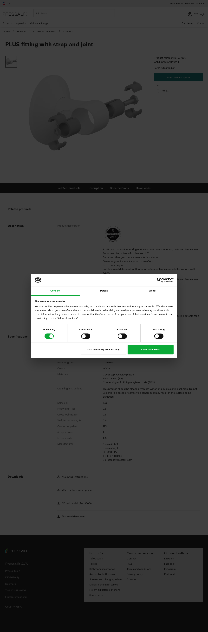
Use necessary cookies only (103, 349)
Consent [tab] (55, 290)
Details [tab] (104, 290)
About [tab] (152, 290)
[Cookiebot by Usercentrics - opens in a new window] (159, 280)
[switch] (85, 336)
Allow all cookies (150, 349)
